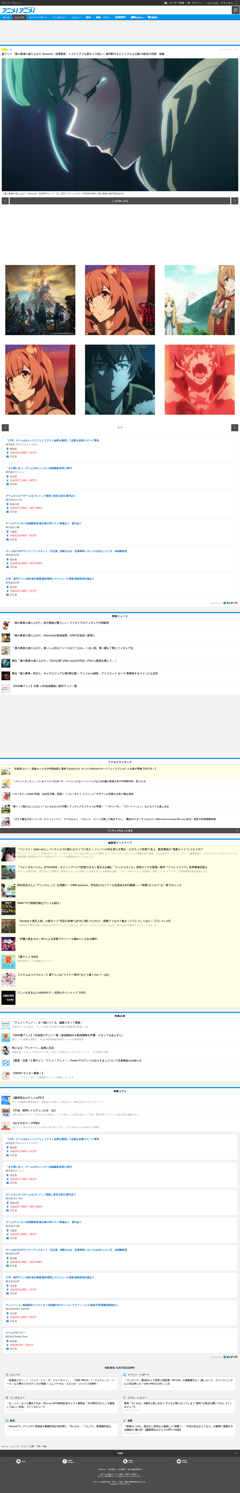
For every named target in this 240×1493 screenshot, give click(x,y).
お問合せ (101, 1469)
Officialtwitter (130, 1461)
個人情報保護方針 (135, 1469)
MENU (235, 10)
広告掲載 (111, 1469)
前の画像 (5, 200)
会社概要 (121, 1469)
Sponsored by (216, 603)
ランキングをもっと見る (120, 830)
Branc (153, 17)
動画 (88, 17)
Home (23, 1461)
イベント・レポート (139, 1374)
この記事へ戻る (120, 201)
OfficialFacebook (71, 1461)
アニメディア (120, 17)
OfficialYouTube (184, 1461)
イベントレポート (38, 17)
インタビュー (59, 17)
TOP (120, 1453)
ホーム (6, 17)
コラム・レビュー (137, 1397)
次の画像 (234, 200)
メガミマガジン (137, 17)
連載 (130, 1420)
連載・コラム (103, 17)
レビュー (76, 17)
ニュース (19, 17)
